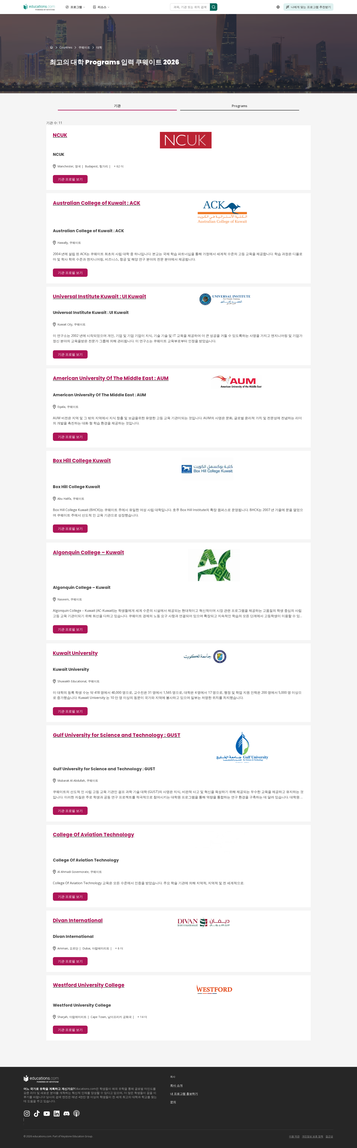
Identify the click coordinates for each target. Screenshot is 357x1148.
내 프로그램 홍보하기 (184, 1094)
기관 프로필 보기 (70, 179)
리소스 (102, 7)
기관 (117, 105)
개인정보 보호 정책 (312, 1136)
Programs (239, 106)
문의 (173, 1102)
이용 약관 (294, 1136)
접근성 (329, 1136)
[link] (99, 47)
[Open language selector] (278, 7)
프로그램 (76, 7)
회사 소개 (176, 1085)
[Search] (213, 7)
